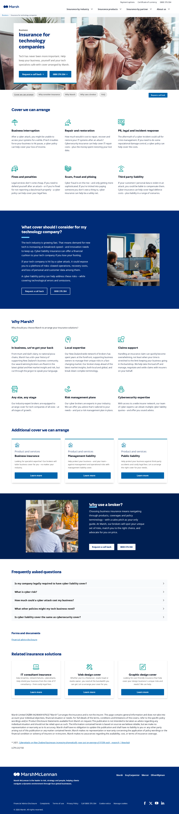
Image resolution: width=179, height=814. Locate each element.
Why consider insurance (49, 94)
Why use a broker (88, 94)
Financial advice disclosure (24, 639)
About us (161, 9)
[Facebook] (144, 803)
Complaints (45, 803)
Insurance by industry (78, 9)
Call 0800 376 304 (88, 803)
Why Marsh (70, 94)
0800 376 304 (165, 2)
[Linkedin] (162, 803)
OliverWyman (158, 775)
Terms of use (58, 803)
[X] (150, 803)
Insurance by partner (137, 9)
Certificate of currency (147, 2)
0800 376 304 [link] (59, 74)
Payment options (127, 2)
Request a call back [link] (32, 74)
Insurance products (108, 9)
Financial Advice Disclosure (25, 803)
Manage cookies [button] (121, 803)
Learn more (36, 475)
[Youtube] (156, 803)
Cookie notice (105, 803)
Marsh (119, 775)
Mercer (145, 775)
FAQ (103, 94)
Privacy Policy (72, 803)
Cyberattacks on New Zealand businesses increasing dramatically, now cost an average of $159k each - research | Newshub (74, 742)
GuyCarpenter (132, 775)
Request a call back (158, 95)
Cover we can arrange (23, 94)
